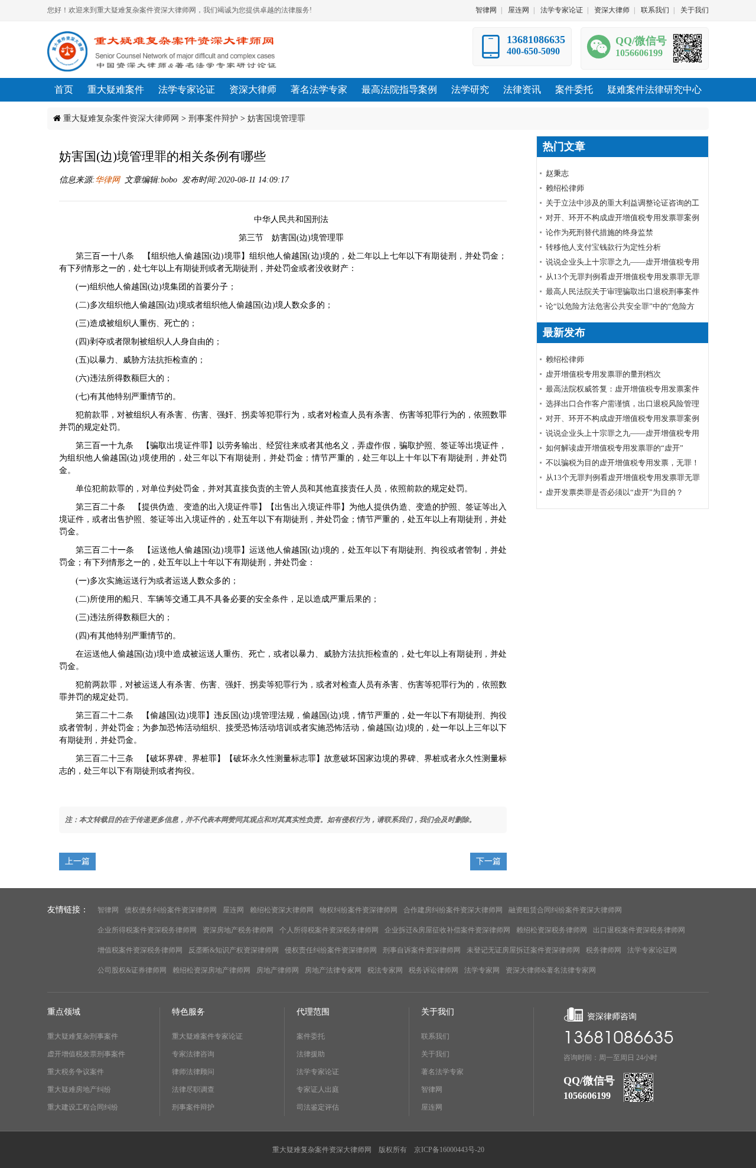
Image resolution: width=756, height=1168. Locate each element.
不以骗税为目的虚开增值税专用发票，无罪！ (622, 462)
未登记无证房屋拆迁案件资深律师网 (523, 950)
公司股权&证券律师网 (132, 970)
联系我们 (655, 10)
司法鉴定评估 (317, 1107)
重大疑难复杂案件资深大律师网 (121, 118)
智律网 (486, 10)
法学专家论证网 (652, 950)
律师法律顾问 (193, 1072)
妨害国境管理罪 (276, 118)
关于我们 (694, 10)
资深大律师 (612, 10)
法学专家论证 (561, 10)
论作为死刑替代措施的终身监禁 (599, 232)
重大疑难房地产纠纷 (79, 1089)
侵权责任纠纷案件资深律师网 (331, 950)
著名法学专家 (442, 1072)
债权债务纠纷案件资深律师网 (171, 910)
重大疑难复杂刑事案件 (82, 1036)
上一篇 (77, 861)
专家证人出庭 (317, 1089)
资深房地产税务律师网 (238, 930)
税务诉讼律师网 (433, 970)
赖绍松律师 (565, 188)
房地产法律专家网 (333, 970)
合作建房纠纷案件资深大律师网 (453, 910)
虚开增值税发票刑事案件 (86, 1054)
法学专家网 (482, 970)
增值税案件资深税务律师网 (140, 950)
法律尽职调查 (193, 1089)
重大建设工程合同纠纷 (82, 1107)
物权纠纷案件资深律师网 (358, 910)
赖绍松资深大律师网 (282, 910)
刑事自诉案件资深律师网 (422, 950)
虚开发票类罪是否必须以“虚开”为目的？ (614, 492)
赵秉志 (557, 173)
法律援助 (310, 1054)
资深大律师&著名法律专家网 (551, 970)
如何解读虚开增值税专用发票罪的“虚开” (614, 447)
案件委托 (310, 1036)
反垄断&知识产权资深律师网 (233, 950)
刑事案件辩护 (213, 118)
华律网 (107, 179)
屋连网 (518, 10)
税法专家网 (385, 970)
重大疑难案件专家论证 (207, 1036)
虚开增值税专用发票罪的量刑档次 (603, 374)
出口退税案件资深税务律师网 (639, 930)
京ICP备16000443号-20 (449, 1150)
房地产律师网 (277, 970)
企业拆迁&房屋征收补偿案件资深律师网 (447, 930)
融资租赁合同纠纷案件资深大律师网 (565, 910)
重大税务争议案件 (75, 1072)
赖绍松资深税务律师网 (551, 930)
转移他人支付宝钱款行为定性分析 (603, 247)
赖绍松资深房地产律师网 (211, 970)
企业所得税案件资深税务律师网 (147, 930)
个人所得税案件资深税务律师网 (329, 930)
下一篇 (488, 861)
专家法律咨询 (193, 1054)
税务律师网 (603, 950)
